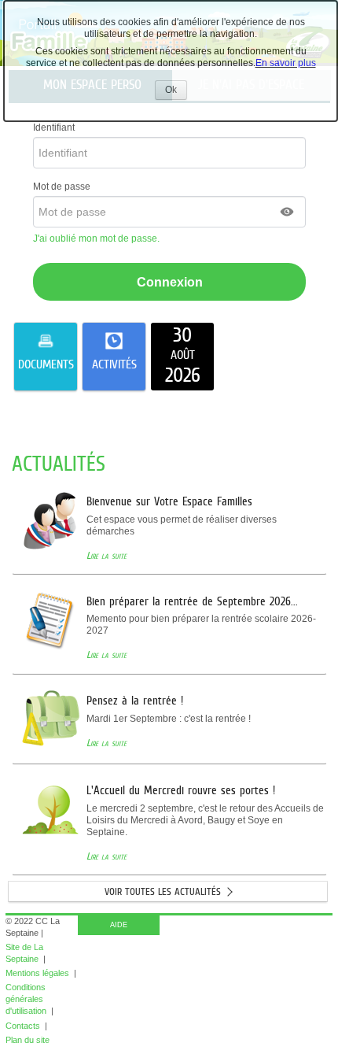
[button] (288, 212)
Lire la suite (106, 555)
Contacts (23, 1025)
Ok (176, 91)
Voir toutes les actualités (163, 891)
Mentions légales (37, 973)
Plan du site (28, 1040)
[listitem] (182, 356)
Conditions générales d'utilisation (26, 998)
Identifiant (54, 127)
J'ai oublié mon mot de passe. (97, 238)
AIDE (118, 925)
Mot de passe (61, 186)
